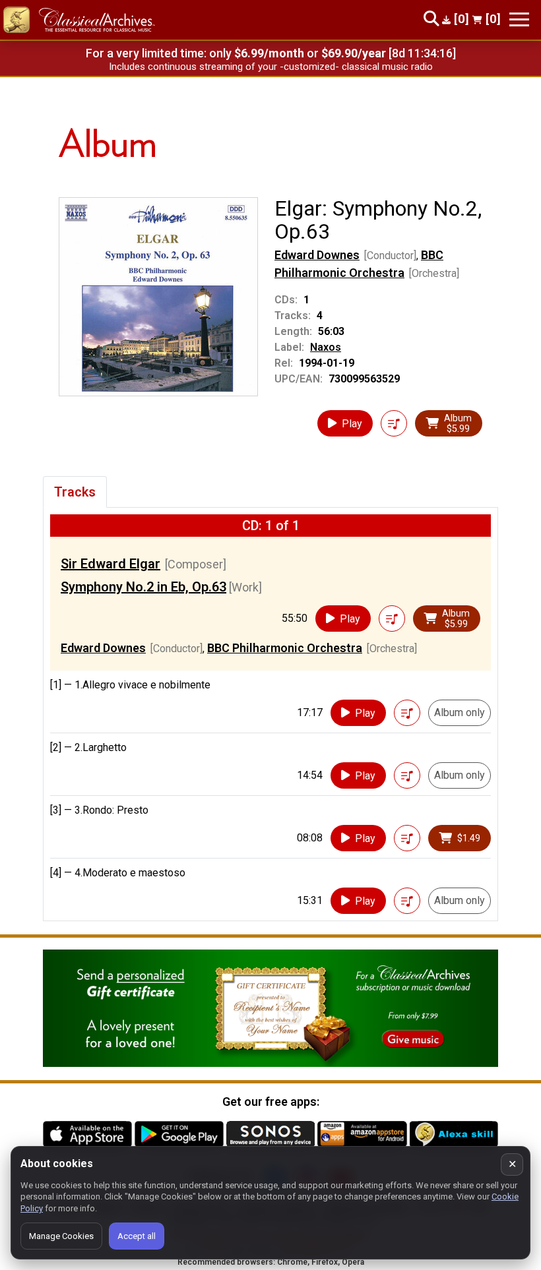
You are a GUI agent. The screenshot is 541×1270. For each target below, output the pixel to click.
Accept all (136, 1236)
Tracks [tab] (75, 492)
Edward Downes (317, 255)
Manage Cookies (61, 1236)
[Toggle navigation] (519, 19)
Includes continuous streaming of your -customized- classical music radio (271, 67)
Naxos (325, 347)
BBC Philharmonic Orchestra (284, 648)
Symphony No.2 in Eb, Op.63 (143, 587)
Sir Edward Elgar (110, 564)
